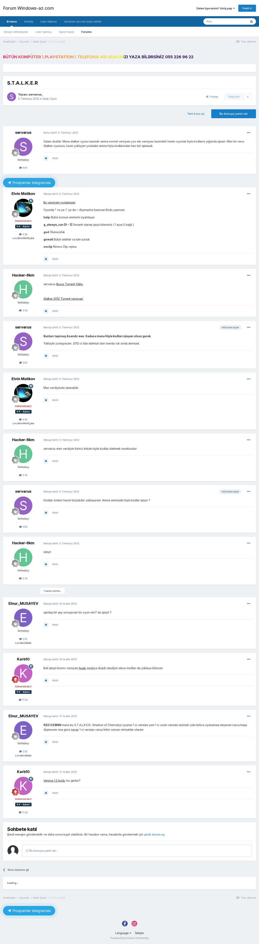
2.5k (25, 310)
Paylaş (213, 96)
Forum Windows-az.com (28, 8)
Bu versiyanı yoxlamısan (59, 202)
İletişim (139, 933)
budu (82, 668)
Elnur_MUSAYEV (23, 603)
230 (25, 638)
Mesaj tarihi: (61, 193)
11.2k (24, 699)
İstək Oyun (50, 98)
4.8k (25, 234)
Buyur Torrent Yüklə (69, 284)
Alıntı (55, 158)
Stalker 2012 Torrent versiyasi (63, 298)
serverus (35, 94)
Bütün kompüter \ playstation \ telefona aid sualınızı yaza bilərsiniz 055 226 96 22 (98, 56)
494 (25, 167)
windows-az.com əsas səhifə (82, 21)
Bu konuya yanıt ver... (43, 850)
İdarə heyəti (66, 31)
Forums (86, 31)
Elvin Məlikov (23, 193)
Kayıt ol (247, 8)
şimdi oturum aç (154, 834)
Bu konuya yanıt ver (234, 113)
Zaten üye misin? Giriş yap (214, 8)
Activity (28, 21)
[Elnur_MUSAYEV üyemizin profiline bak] (23, 618)
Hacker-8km (23, 275)
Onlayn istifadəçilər (16, 31)
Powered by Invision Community (129, 938)
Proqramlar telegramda (31, 183)
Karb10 (23, 659)
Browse (12, 21)
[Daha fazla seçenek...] (249, 132)
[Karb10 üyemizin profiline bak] (23, 673)
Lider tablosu (43, 31)
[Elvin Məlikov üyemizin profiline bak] (23, 208)
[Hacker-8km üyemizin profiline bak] (23, 289)
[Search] (251, 21)
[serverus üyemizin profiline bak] (11, 96)
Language (122, 933)
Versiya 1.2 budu (54, 780)
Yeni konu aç (196, 113)
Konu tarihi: (61, 132)
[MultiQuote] (46, 158)
